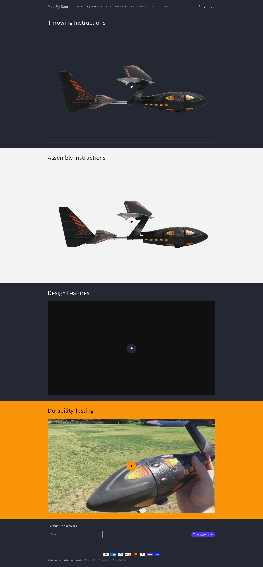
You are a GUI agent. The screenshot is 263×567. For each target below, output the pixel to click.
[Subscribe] (99, 534)
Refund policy (90, 560)
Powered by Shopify (74, 560)
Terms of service (119, 560)
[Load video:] (131, 86)
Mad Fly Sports (60, 560)
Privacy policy (104, 560)
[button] (199, 6)
